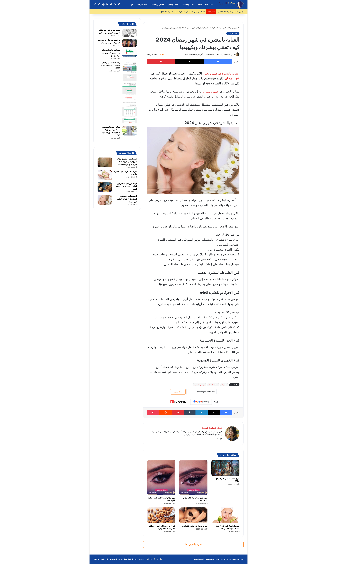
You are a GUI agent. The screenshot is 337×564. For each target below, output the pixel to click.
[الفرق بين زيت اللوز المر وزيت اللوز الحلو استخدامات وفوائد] (161, 515)
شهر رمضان (232, 78)
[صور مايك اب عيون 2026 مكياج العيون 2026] (193, 477)
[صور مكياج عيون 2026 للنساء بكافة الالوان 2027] (161, 477)
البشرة (224, 385)
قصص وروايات (158, 4)
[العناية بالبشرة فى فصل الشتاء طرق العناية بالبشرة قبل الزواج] (105, 200)
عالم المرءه (142, 4)
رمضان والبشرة (199, 385)
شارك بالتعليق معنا (193, 544)
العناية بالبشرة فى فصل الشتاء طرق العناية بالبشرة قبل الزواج (127, 199)
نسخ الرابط (178, 392)
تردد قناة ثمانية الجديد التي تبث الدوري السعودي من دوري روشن (110, 53)
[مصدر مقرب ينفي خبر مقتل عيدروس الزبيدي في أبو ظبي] (129, 33)
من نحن (142, 559)
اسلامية (210, 4)
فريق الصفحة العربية (228, 54)
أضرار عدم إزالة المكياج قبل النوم (194, 526)
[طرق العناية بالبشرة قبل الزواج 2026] (225, 468)
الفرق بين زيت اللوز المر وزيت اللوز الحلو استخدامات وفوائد (161, 527)
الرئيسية (234, 28)
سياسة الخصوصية (116, 559)
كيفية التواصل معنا (130, 559)
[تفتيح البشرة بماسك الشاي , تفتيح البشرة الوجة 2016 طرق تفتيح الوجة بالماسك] (105, 162)
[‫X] (217, 438)
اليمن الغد (104, 559)
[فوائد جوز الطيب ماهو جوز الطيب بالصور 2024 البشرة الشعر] (105, 187)
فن (132, 4)
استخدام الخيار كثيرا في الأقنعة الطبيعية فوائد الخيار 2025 (227, 527)
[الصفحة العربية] (231, 4)
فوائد (200, 4)
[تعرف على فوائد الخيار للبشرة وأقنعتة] (105, 175)
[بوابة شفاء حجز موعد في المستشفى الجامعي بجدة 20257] (129, 92)
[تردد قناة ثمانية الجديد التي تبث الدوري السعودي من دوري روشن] (129, 53)
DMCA (96, 559)
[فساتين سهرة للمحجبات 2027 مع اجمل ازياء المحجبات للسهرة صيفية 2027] (129, 130)
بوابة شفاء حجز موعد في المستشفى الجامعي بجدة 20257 (110, 65)
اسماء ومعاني (173, 4)
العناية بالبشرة (215, 28)
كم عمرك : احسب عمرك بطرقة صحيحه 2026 (188, 12)
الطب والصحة (188, 4)
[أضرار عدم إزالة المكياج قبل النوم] (193, 515)
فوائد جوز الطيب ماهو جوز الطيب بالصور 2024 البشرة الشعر (126, 186)
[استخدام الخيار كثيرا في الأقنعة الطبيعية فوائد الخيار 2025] (225, 515)
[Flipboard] (178, 402)
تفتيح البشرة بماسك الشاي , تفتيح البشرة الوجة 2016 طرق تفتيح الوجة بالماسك (126, 161)
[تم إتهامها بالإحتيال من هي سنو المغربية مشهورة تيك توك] (129, 43)
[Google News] (201, 402)
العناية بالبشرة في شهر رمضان (220, 73)
